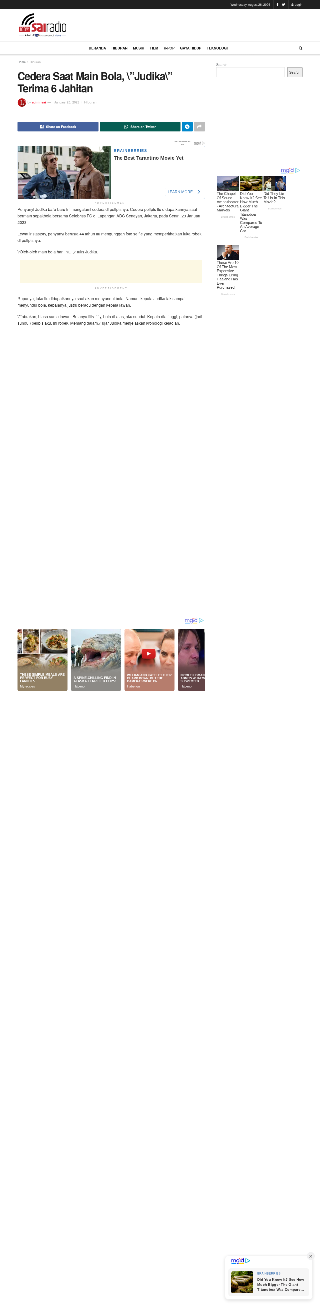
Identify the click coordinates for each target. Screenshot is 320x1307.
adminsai (39, 102)
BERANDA (97, 47)
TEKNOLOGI (217, 47)
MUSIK (138, 47)
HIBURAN (120, 47)
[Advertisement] (211, 24)
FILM (154, 47)
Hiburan (35, 62)
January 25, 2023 (66, 102)
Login (298, 4)
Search (222, 64)
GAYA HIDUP (190, 47)
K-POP (169, 47)
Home (22, 62)
